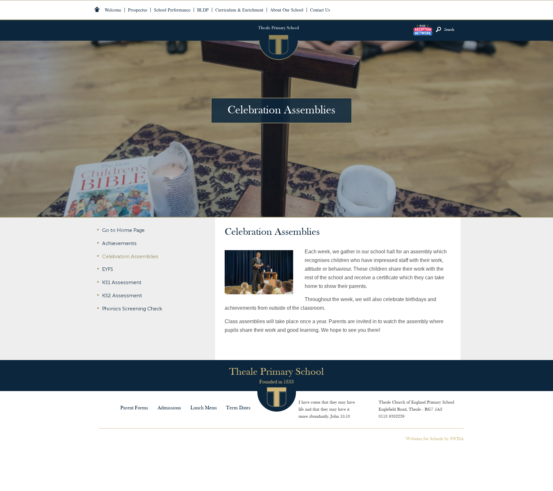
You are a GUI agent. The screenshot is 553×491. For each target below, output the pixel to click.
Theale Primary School (278, 40)
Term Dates (238, 408)
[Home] (97, 9)
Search (449, 30)
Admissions (169, 408)
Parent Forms (134, 408)
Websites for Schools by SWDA (435, 439)
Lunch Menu (203, 408)
